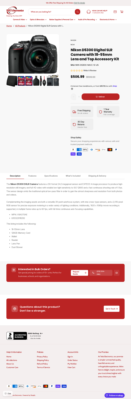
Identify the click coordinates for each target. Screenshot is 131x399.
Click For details (79, 3)
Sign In (70, 356)
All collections (11, 360)
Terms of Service (43, 367)
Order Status (73, 360)
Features (32, 176)
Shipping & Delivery (97, 176)
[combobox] (54, 11)
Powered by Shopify (29, 395)
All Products (20, 26)
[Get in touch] (115, 11)
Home (9, 26)
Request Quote (76, 272)
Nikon (73, 40)
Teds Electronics (17, 395)
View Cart (71, 367)
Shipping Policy (43, 360)
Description (15, 176)
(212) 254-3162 (101, 272)
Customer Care (12, 367)
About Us (10, 364)
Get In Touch (110, 309)
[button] (121, 11)
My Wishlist (72, 364)
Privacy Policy (42, 356)
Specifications (51, 176)
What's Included (73, 176)
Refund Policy (42, 364)
